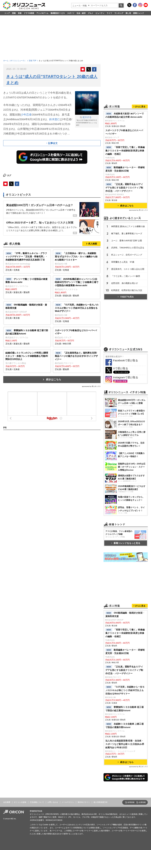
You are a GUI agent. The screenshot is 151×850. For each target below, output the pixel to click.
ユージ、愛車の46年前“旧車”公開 (126, 240)
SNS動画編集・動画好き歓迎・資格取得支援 (125, 614)
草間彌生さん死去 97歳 (122, 262)
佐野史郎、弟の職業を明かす (124, 283)
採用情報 (130, 802)
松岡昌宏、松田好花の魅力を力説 (126, 290)
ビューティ (100, 13)
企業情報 (142, 802)
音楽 (20, 13)
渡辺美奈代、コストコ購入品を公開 (127, 269)
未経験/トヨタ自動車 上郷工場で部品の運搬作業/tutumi (124, 725)
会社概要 (6, 802)
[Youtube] (146, 5)
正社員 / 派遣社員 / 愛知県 (26, 286)
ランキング (118, 13)
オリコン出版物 (20, 802)
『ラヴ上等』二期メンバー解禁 (125, 276)
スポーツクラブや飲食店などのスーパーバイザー (124, 132)
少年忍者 (26, 114)
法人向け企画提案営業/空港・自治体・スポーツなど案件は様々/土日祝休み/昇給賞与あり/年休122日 (124, 744)
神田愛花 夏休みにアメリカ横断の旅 (128, 226)
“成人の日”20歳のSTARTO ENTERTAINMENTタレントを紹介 (86, 121)
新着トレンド (138, 13)
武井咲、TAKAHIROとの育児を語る (127, 247)
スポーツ (70, 13)
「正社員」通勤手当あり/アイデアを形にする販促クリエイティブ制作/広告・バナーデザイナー (124, 187)
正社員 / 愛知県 (76, 361)
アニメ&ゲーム (42, 13)
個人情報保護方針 (100, 802)
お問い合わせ (52, 802)
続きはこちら (53, 379)
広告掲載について (37, 802)
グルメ (90, 13)
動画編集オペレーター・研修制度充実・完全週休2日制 (125, 169)
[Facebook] (135, 5)
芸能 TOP (32, 61)
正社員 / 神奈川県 (76, 337)
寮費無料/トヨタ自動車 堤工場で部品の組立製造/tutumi (124, 709)
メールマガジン (68, 802)
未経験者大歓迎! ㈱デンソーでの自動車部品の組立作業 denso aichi (124, 115)
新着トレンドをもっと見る (127, 543)
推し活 (128, 13)
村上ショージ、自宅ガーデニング (126, 255)
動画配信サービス (58, 13)
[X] (129, 5)
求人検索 (92, 243)
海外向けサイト (84, 802)
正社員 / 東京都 (26, 311)
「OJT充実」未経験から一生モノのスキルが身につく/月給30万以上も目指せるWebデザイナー (125, 690)
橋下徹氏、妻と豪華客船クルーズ (126, 233)
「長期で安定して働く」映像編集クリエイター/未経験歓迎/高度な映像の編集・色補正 (125, 150)
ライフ (109, 13)
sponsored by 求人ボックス (91, 386)
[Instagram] (140, 5)
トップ (7, 13)
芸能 (14, 13)
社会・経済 (81, 13)
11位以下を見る (127, 297)
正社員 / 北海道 (26, 261)
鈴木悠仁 (54, 119)
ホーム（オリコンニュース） (14, 61)
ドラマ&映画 (29, 13)
